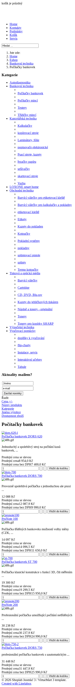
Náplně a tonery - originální (35, 309)
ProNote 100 (10, 518)
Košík (13, 35)
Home (13, 24)
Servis (13, 38)
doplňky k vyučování (31, 338)
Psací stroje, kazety (30, 154)
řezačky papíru (27, 161)
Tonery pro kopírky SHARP (36, 323)
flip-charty (24, 345)
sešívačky (24, 169)
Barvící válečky (27, 280)
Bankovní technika (21, 63)
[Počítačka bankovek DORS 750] (10, 644)
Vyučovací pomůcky (23, 331)
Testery (22, 107)
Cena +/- (7, 401)
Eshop (14, 60)
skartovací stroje (28, 176)
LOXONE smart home (24, 187)
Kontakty (15, 27)
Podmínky (16, 31)
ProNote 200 (10, 604)
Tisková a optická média (25, 273)
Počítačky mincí (28, 100)
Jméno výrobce (11, 412)
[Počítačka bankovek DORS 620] (10, 432)
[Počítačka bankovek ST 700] (7, 558)
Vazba (21, 183)
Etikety (22, 219)
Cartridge (23, 287)
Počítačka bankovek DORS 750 (22, 647)
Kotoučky (24, 233)
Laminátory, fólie (28, 140)
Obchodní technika (22, 190)
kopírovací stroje (28, 133)
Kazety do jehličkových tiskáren (38, 302)
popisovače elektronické (33, 147)
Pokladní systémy (29, 241)
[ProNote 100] (10, 515)
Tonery (22, 316)
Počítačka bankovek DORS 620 (22, 436)
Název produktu (12, 405)
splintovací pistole (29, 255)
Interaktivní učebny (30, 359)
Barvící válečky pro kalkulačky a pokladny (45, 205)
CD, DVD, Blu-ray (30, 295)
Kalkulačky (25, 125)
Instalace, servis (27, 352)
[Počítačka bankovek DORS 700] (9, 472)
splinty (22, 262)
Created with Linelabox (16, 683)
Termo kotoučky (28, 269)
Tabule (22, 366)
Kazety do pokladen (30, 226)
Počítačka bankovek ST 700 (19, 561)
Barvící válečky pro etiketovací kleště (41, 197)
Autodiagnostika (20, 82)
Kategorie (8, 408)
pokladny (23, 248)
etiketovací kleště (28, 212)
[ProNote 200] (10, 601)
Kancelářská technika (23, 118)
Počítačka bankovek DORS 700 (22, 475)
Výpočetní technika (22, 327)
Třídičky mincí (27, 115)
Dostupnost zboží (13, 415)
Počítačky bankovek (30, 93)
